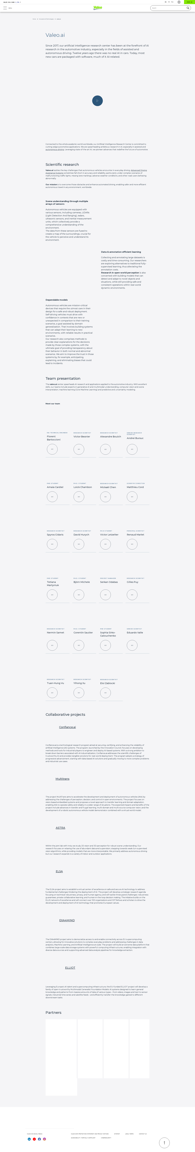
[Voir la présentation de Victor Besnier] (84, 433)
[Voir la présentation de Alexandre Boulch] (111, 433)
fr (169, 2)
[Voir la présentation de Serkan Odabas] (111, 579)
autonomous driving (55, 149)
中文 (172, 2)
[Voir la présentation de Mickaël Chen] (111, 482)
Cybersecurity (106, 1137)
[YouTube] (34, 1140)
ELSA (59, 871)
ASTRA (60, 827)
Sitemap (117, 1134)
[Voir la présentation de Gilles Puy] (137, 579)
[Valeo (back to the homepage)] (97, 8)
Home (34, 19)
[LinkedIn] (29, 1140)
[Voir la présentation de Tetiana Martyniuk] (58, 579)
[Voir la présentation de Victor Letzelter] (111, 530)
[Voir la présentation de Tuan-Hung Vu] (58, 678)
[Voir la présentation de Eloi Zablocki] (111, 678)
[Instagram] (44, 1140)
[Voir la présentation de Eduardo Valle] (137, 629)
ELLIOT (70, 967)
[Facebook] (39, 1140)
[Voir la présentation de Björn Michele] (84, 579)
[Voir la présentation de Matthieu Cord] (137, 482)
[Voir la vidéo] (97, 100)
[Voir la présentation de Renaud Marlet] (137, 530)
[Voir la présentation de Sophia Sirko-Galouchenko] (111, 629)
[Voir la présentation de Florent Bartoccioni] (58, 433)
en (165, 2)
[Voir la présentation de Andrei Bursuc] (137, 433)
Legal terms (129, 1134)
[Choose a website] (179, 2)
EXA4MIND (67, 920)
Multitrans (62, 778)
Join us (189, 2)
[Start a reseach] (188, 8)
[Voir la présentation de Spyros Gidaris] (58, 530)
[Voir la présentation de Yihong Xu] (84, 678)
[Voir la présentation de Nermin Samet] (58, 629)
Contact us (143, 1134)
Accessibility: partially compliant (83, 1137)
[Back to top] (164, 1143)
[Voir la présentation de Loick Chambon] (84, 482)
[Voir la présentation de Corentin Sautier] (84, 629)
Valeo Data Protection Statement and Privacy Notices (90, 1134)
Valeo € (12, 2)
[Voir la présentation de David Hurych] (84, 530)
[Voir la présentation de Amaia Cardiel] (58, 482)
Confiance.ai (67, 727)
